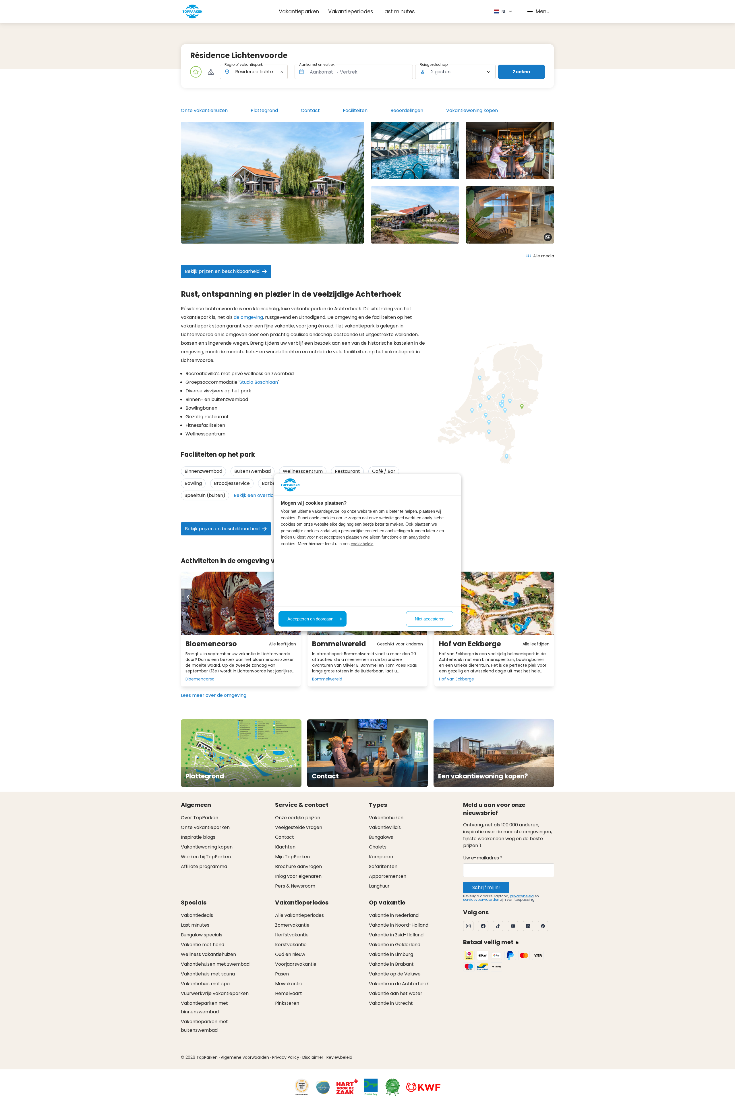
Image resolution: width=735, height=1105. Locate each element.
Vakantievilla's (385, 827)
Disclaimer (312, 1057)
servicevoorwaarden (481, 899)
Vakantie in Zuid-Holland (396, 935)
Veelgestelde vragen (298, 827)
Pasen (282, 974)
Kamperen (381, 856)
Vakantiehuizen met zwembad (215, 964)
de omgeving (248, 317)
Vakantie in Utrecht (391, 1003)
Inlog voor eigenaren (298, 876)
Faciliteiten (355, 110)
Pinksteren (287, 1003)
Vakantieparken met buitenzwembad (204, 1025)
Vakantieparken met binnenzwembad (204, 1007)
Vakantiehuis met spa (205, 983)
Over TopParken (199, 817)
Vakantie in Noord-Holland (398, 925)
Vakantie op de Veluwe (395, 974)
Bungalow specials (201, 935)
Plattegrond (264, 110)
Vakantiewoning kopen (472, 110)
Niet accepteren (429, 618)
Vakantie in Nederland (394, 915)
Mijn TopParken (292, 856)
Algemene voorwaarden (245, 1057)
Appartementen (387, 876)
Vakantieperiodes (350, 11)
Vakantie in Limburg (391, 954)
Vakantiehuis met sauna (208, 974)
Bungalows (381, 837)
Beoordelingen (406, 110)
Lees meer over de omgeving (213, 695)
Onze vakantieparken (205, 827)
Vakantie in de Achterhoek (399, 983)
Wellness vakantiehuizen (208, 954)
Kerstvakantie (291, 944)
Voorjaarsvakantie (295, 964)
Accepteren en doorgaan (310, 618)
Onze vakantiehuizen (204, 110)
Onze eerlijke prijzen (297, 817)
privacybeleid (522, 896)
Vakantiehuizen (386, 817)
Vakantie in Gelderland (394, 944)
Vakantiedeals (197, 915)
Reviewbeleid (339, 1057)
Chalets (377, 847)
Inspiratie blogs (198, 837)
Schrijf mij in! (486, 887)
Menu (543, 11)
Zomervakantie (292, 925)
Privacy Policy (285, 1057)
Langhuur (379, 886)
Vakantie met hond (202, 944)
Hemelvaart (288, 993)
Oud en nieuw (290, 954)
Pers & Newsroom (295, 886)
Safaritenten (383, 866)
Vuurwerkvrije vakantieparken (215, 993)
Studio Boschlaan (258, 382)
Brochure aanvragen (298, 866)
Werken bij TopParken (206, 856)
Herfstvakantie (292, 935)
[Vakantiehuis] (196, 72)
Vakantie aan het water (395, 993)
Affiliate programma (204, 866)
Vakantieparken (299, 11)
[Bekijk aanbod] (210, 72)
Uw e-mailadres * (482, 858)
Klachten (285, 847)
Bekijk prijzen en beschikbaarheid (222, 271)
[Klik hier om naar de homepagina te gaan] (192, 11)
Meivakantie (288, 983)
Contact (310, 110)
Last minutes (398, 11)
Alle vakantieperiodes (299, 915)
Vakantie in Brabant (391, 964)
